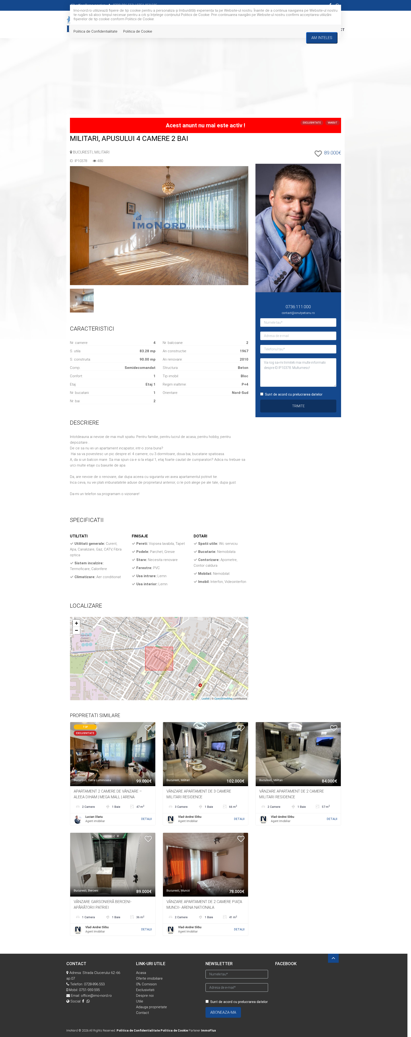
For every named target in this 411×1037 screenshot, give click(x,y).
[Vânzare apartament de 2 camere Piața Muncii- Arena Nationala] (205, 864)
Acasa (141, 973)
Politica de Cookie (137, 31)
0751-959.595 (89, 990)
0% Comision (146, 984)
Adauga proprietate (151, 1007)
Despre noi (145, 995)
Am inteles (321, 37)
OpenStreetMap (223, 698)
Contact (142, 1013)
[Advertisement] (205, 78)
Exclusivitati (145, 990)
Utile (139, 1001)
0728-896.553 (94, 984)
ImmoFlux (208, 1030)
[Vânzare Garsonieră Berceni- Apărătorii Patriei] (112, 864)
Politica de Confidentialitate (95, 31)
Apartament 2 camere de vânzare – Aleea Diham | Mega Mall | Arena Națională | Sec (108, 797)
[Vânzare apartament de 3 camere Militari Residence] (205, 754)
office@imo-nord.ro (96, 995)
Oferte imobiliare (149, 978)
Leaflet (206, 698)
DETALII (146, 819)
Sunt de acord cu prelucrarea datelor (294, 394)
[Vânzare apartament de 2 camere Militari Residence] (298, 754)
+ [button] (76, 623)
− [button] (76, 630)
